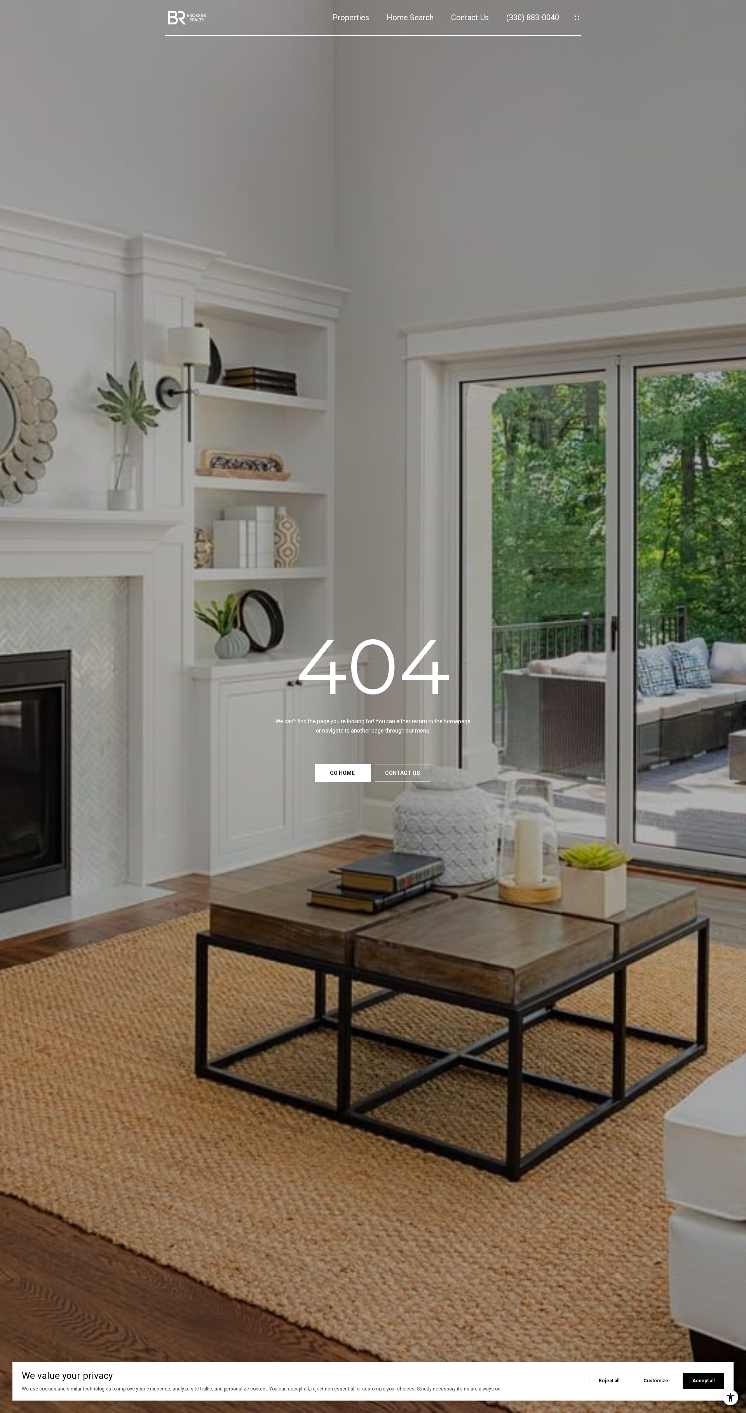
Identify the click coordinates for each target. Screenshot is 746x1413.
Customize (655, 1380)
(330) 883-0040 (532, 17)
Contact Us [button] (403, 773)
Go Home (343, 773)
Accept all (703, 1380)
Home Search (410, 17)
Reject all (609, 1380)
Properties (351, 17)
